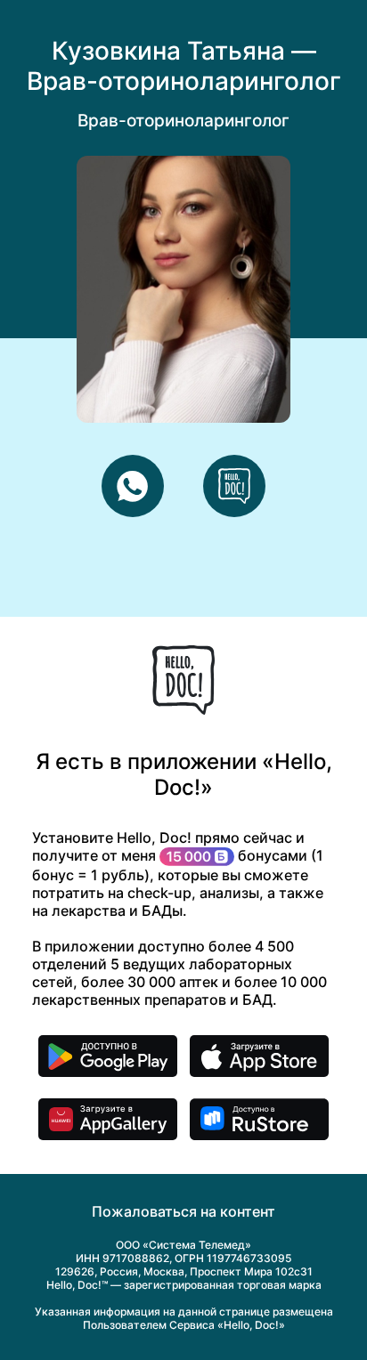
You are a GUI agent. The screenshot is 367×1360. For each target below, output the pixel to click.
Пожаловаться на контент (183, 1211)
